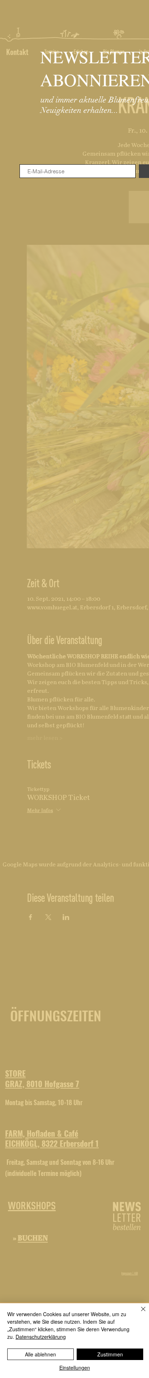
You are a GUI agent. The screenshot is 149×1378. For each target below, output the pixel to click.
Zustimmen (110, 1354)
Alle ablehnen (40, 1354)
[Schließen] (139, 1313)
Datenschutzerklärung (41, 1336)
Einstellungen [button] (74, 1367)
